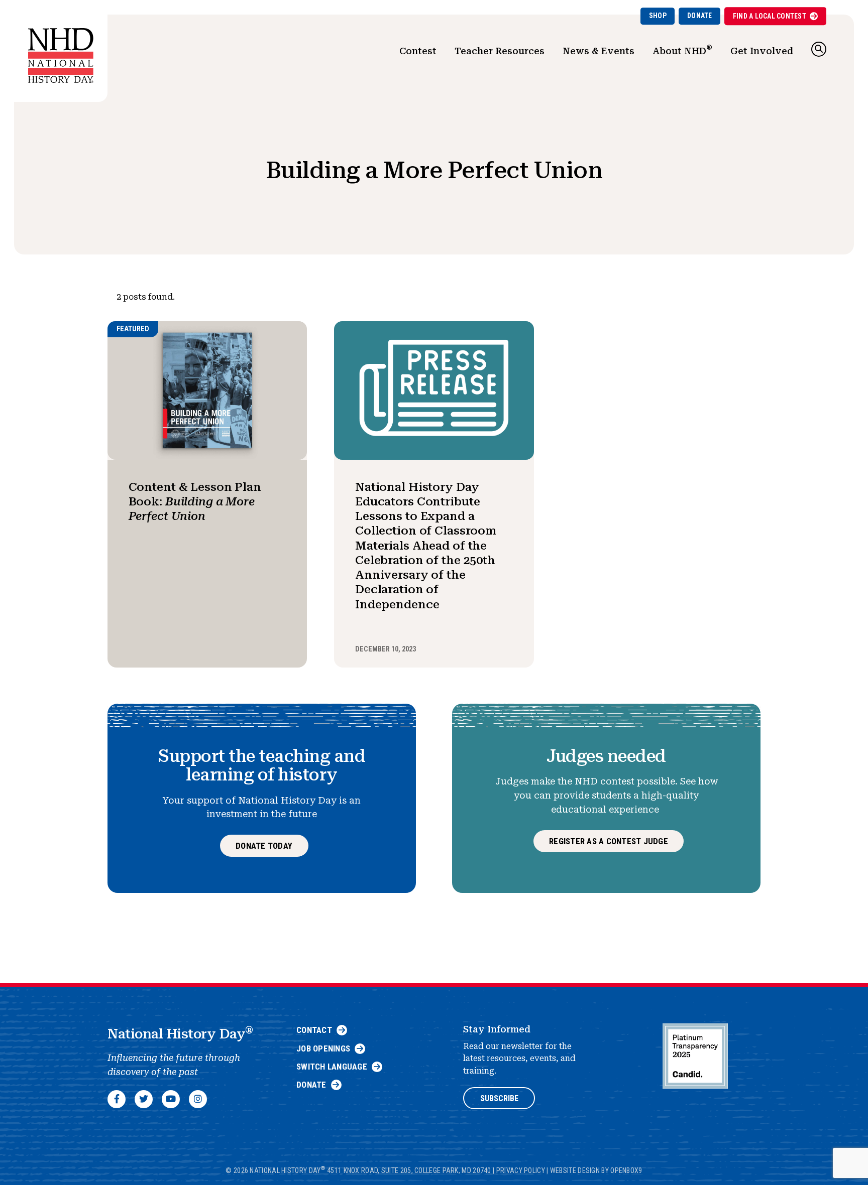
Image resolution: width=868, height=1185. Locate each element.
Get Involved (761, 51)
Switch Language (331, 1067)
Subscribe (499, 1098)
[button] (818, 49)
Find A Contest (769, 16)
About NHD (682, 49)
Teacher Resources (500, 51)
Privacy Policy (520, 1170)
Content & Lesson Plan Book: (195, 501)
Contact (314, 1030)
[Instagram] (198, 1099)
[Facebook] (116, 1099)
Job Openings (323, 1048)
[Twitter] (144, 1099)
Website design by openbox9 (596, 1170)
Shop (658, 16)
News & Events (598, 51)
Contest (418, 51)
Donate (699, 16)
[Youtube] (171, 1099)
